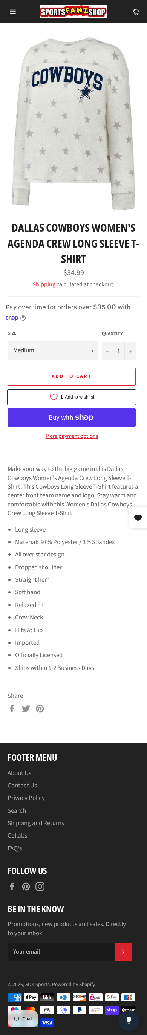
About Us (19, 773)
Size (12, 333)
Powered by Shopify (73, 984)
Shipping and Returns (36, 823)
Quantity (112, 334)
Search (17, 810)
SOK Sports (37, 984)
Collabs (17, 835)
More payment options (72, 436)
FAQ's (15, 848)
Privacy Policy (26, 798)
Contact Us (22, 785)
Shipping (43, 284)
